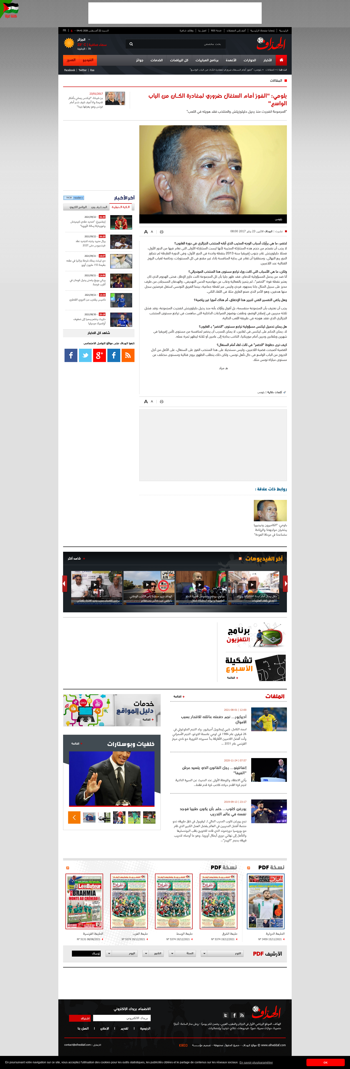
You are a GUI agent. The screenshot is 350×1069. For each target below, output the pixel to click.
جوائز (139, 60)
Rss (92, 70)
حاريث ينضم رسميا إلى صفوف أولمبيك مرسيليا (89, 321)
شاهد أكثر (74, 558)
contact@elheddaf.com (77, 1044)
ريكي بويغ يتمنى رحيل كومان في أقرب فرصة (87, 282)
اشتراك (85, 1018)
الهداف (268, 231)
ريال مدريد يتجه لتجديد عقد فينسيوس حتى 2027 (90, 243)
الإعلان (104, 1028)
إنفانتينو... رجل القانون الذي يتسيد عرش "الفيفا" (214, 770)
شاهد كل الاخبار (99, 333)
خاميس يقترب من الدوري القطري (87, 299)
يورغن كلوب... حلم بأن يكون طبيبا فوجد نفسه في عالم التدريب (213, 811)
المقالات (270, 69)
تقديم (124, 1028)
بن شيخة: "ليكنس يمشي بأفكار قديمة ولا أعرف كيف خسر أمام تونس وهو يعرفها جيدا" (86, 102)
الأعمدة (231, 60)
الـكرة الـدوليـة (121, 207)
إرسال (96, 953)
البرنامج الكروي (78, 207)
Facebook (69, 70)
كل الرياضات (179, 60)
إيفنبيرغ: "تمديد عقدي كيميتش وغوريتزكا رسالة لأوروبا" (87, 223)
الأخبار (268, 60)
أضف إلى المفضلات (236, 30)
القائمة (231, 677)
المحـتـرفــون (99, 207)
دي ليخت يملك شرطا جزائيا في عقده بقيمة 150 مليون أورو (85, 262)
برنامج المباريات (207, 60)
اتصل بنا (202, 30)
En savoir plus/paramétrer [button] (256, 1062)
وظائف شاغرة (186, 30)
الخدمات (157, 60)
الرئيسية (283, 30)
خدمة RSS (216, 30)
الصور (71, 60)
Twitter (83, 70)
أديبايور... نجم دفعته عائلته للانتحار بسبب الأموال (213, 719)
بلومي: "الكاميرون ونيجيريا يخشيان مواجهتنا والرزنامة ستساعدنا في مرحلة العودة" (270, 529)
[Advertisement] (175, 13)
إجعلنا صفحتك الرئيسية (262, 30)
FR (64, 30)
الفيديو (88, 60)
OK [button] (326, 1062)
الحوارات (250, 60)
